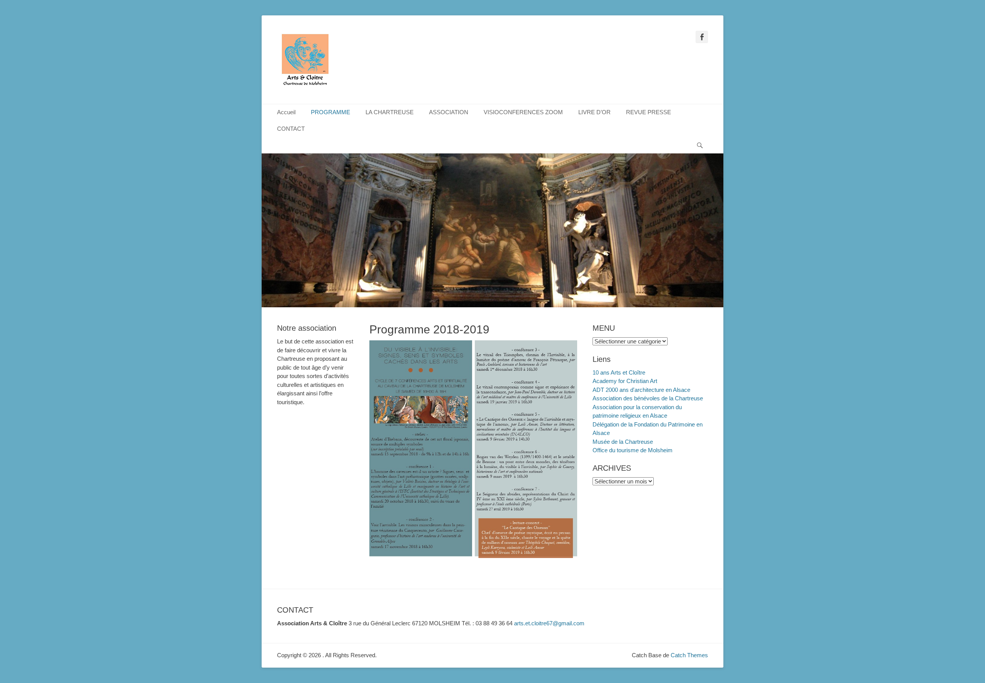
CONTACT (291, 128)
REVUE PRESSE (648, 112)
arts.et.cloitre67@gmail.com (549, 623)
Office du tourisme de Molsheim (633, 450)
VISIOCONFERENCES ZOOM (523, 112)
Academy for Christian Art (625, 381)
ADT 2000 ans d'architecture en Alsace (641, 389)
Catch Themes (689, 655)
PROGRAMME (330, 112)
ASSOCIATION (448, 112)
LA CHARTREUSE (390, 112)
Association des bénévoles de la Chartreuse (648, 398)
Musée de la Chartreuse (623, 441)
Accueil (286, 112)
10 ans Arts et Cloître (619, 372)
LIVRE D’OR (594, 112)
